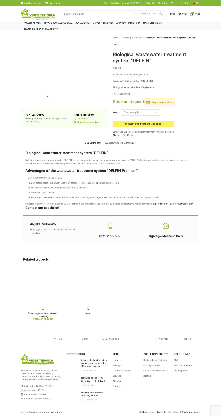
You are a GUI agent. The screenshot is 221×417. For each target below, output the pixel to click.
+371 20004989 (38, 394)
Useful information (122, 370)
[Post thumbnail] (72, 365)
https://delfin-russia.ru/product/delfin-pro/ (172, 204)
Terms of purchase (183, 365)
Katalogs (117, 365)
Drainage (138, 37)
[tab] (93, 141)
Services (117, 376)
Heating (147, 376)
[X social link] (124, 135)
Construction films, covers (155, 370)
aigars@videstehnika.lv (88, 122)
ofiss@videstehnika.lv (41, 398)
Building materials (151, 365)
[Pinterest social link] (128, 135)
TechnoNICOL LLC (110, 339)
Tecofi (88, 313)
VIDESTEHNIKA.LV (51, 412)
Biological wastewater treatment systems (144, 132)
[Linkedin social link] (188, 3)
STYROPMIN (162, 339)
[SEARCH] (161, 14)
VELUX (85, 339)
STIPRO (187, 339)
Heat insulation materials (155, 360)
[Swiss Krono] (136, 339)
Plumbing (126, 37)
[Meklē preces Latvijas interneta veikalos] (159, 412)
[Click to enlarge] (47, 97)
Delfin (115, 44)
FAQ (176, 360)
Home (115, 37)
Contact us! (82, 118)
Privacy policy (180, 370)
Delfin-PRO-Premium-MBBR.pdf (144, 124)
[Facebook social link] (181, 3)
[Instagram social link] (184, 3)
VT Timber (59, 339)
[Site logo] (38, 13)
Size (115, 112)
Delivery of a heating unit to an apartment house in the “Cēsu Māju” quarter (93, 363)
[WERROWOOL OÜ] (33, 339)
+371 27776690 (110, 236)
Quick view (43, 309)
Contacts (117, 386)
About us (117, 381)
